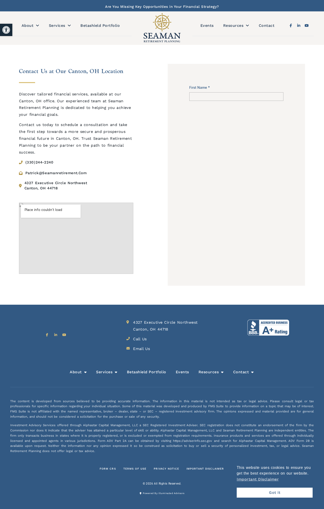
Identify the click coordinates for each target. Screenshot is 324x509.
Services (57, 25)
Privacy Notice (166, 468)
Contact (267, 25)
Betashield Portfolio (100, 25)
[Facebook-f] (291, 25)
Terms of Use (134, 468)
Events (207, 25)
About (28, 25)
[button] (6, 30)
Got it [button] (274, 492)
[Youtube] (306, 25)
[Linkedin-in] (299, 25)
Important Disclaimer (205, 468)
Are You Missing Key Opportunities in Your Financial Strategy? (162, 7)
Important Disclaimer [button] (258, 479)
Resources (233, 25)
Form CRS (108, 468)
